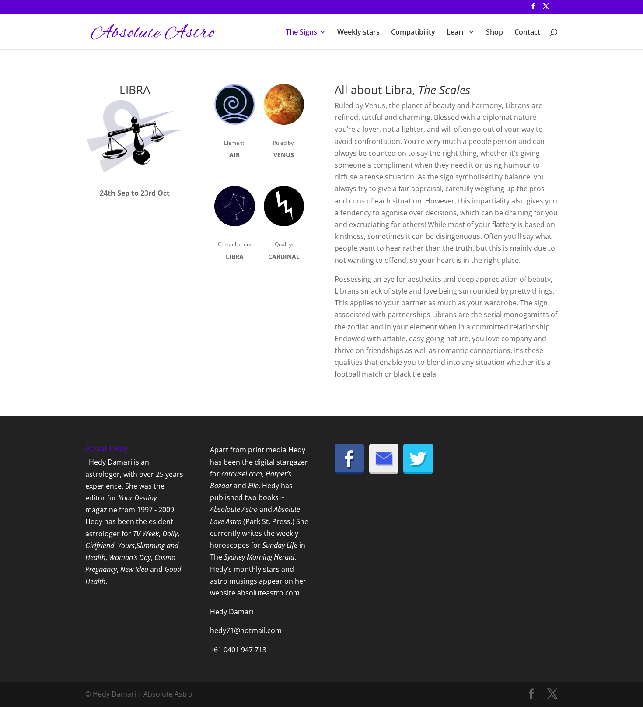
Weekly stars (358, 33)
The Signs (301, 33)
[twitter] (418, 471)
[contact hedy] (384, 471)
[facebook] (349, 471)
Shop (494, 33)
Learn (456, 33)
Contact (527, 33)
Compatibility (413, 33)
